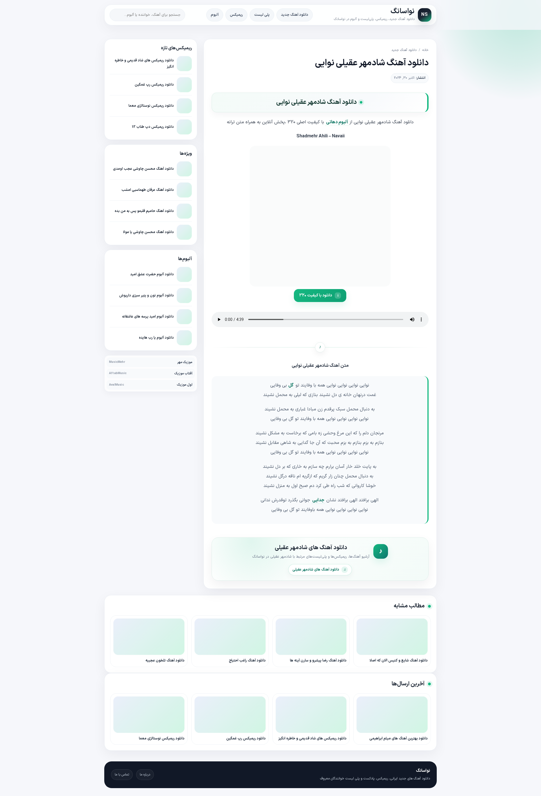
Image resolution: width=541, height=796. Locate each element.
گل (290, 385)
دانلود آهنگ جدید (294, 15)
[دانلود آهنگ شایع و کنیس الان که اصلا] (392, 636)
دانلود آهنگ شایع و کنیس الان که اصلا (399, 660)
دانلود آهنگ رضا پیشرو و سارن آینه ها (318, 660)
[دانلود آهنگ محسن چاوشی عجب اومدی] (184, 168)
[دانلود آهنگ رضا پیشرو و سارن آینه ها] (311, 636)
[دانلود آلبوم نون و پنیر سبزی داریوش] (184, 295)
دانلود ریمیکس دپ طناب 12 (153, 126)
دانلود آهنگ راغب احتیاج (247, 660)
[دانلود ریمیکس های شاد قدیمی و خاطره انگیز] (184, 63)
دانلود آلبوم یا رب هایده (156, 337)
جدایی (318, 500)
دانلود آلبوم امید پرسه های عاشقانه (148, 316)
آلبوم (215, 15)
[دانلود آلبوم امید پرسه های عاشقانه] (184, 316)
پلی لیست (262, 15)
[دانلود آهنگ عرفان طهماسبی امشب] (184, 190)
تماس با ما (122, 774)
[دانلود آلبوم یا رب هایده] (184, 337)
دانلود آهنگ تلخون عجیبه (165, 660)
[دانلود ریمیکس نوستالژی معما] (184, 105)
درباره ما (145, 774)
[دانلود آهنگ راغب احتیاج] (230, 636)
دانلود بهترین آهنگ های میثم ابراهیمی (398, 738)
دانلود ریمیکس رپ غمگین (154, 84)
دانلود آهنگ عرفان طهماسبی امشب (147, 190)
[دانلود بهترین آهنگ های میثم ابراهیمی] (392, 714)
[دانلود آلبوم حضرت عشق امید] (184, 274)
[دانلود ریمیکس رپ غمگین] (184, 84)
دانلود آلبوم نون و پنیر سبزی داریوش (146, 295)
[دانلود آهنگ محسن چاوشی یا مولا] (184, 232)
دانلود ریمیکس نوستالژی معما (151, 105)
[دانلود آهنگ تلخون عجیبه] (149, 636)
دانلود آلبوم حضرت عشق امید (152, 274)
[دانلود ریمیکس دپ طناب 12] (184, 127)
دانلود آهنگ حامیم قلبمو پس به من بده (144, 211)
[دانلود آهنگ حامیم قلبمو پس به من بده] (184, 211)
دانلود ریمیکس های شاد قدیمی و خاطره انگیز (312, 738)
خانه (425, 50)
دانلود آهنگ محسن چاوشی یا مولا (148, 232)
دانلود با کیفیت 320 (315, 295)
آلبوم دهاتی (337, 122)
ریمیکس (236, 15)
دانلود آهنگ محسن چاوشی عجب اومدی (143, 168)
